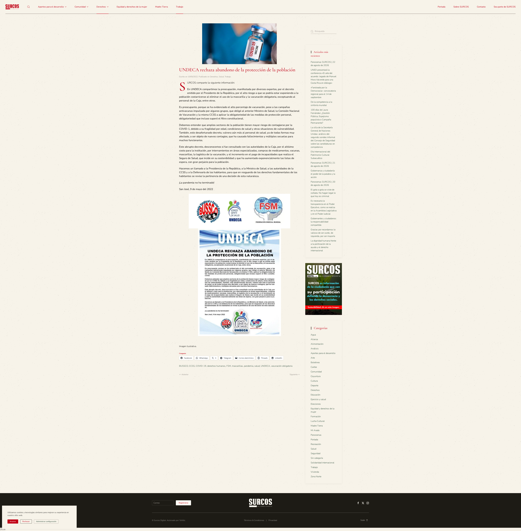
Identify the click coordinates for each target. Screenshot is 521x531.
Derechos (214, 76)
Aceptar (13, 521)
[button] (28, 7)
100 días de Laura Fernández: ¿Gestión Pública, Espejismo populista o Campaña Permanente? (321, 116)
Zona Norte (316, 476)
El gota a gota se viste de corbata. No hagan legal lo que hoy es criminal (323, 193)
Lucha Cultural (318, 421)
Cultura (314, 380)
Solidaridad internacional (322, 462)
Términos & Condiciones (254, 520)
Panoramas (316, 434)
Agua (313, 334)
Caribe (314, 367)
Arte (313, 357)
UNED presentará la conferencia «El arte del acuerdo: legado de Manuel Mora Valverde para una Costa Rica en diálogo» (323, 76)
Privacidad (273, 520)
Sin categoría (317, 458)
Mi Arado (315, 430)
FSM (228, 366)
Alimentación (317, 344)
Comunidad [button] (80, 6)
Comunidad (316, 371)
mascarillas (237, 366)
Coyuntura (315, 376)
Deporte (314, 385)
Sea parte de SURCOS (505, 6)
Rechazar (26, 521)
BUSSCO (183, 366)
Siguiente (294, 374)
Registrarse (183, 503)
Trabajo (179, 6)
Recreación (316, 444)
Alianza (314, 339)
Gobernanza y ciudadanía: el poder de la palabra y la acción (323, 174)
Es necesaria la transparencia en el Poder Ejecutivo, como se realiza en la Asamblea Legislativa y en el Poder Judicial (323, 207)
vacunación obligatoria (281, 366)
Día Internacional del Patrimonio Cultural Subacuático (320, 155)
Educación (315, 394)
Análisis (315, 348)
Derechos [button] (101, 6)
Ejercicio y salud (318, 399)
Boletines (315, 362)
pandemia (248, 366)
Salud (221, 76)
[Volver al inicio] (12, 7)
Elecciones (316, 404)
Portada (441, 6)
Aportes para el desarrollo (323, 353)
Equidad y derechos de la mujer (132, 6)
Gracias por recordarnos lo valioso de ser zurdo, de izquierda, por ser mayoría (323, 233)
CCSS (192, 366)
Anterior (185, 374)
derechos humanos (216, 366)
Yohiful (182, 520)
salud (257, 366)
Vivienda (315, 471)
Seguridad (315, 453)
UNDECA (265, 366)
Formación (316, 416)
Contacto (481, 6)
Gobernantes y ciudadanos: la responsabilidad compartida (323, 222)
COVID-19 (201, 366)
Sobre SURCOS (461, 6)
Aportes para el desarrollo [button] (51, 6)
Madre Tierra (161, 6)
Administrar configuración (46, 521)
